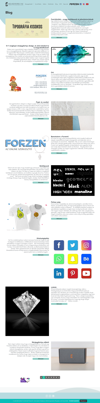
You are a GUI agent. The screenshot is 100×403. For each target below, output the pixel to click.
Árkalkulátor (51, 4)
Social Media (38, 4)
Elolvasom (59, 37)
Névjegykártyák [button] (29, 4)
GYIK (60, 4)
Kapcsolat (65, 4)
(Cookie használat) (74, 401)
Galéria (44, 4)
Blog (56, 4)
